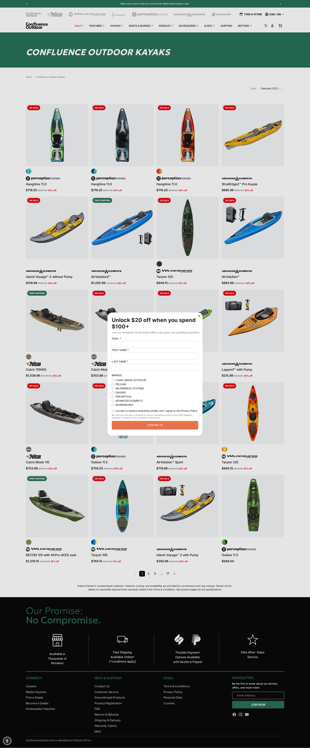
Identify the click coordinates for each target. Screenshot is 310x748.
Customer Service (106, 692)
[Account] (272, 26)
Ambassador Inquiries (40, 709)
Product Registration (108, 703)
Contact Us (102, 686)
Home (29, 77)
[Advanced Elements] (189, 14)
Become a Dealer (37, 703)
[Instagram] (240, 714)
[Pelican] (55, 14)
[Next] (174, 573)
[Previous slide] (31, 135)
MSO (98, 731)
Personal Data (172, 697)
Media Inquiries (36, 692)
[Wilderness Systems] (87, 14)
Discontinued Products (110, 697)
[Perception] (150, 14)
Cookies (169, 703)
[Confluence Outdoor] (33, 14)
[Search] (266, 26)
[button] (271, 88)
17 (167, 573)
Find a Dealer (34, 697)
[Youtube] (247, 714)
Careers (31, 686)
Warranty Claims (106, 726)
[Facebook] (234, 714)
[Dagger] (119, 14)
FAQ (97, 709)
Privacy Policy (172, 692)
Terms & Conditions (176, 686)
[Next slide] (83, 135)
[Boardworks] (221, 14)
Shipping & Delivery (108, 720)
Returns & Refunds (107, 714)
